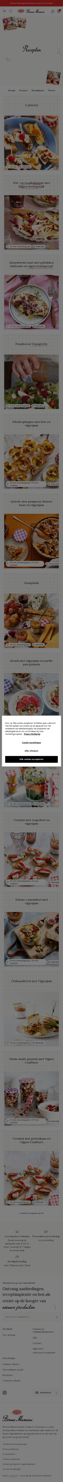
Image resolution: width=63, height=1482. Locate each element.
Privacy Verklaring (32, 734)
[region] (32, 741)
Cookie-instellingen (31, 742)
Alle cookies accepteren (31, 759)
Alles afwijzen (31, 751)
